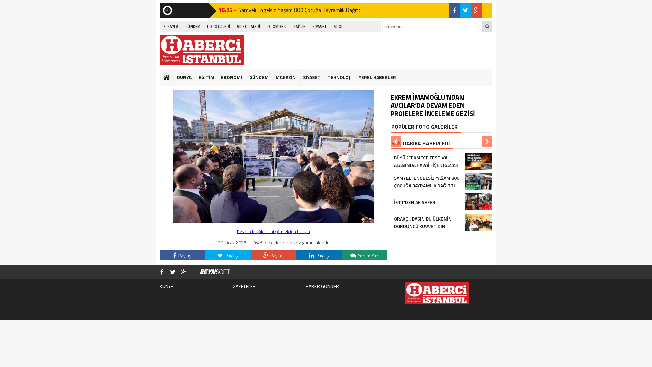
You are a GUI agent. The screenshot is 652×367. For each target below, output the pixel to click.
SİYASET (319, 26)
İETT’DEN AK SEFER (262, 11)
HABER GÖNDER (322, 286)
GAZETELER (244, 286)
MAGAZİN (286, 77)
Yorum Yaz (367, 255)
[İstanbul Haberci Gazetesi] (202, 50)
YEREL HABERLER (377, 77)
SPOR (339, 26)
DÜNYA (184, 77)
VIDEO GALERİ (248, 26)
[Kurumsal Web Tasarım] (215, 272)
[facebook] (454, 10)
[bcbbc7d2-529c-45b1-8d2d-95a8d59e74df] (273, 221)
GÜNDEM (192, 26)
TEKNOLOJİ (340, 77)
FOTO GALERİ (218, 26)
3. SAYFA (171, 26)
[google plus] (476, 10)
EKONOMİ (231, 77)
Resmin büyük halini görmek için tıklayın (273, 231)
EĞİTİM (206, 77)
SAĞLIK (299, 26)
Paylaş (184, 255)
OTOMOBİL (276, 26)
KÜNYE (166, 286)
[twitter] (465, 10)
